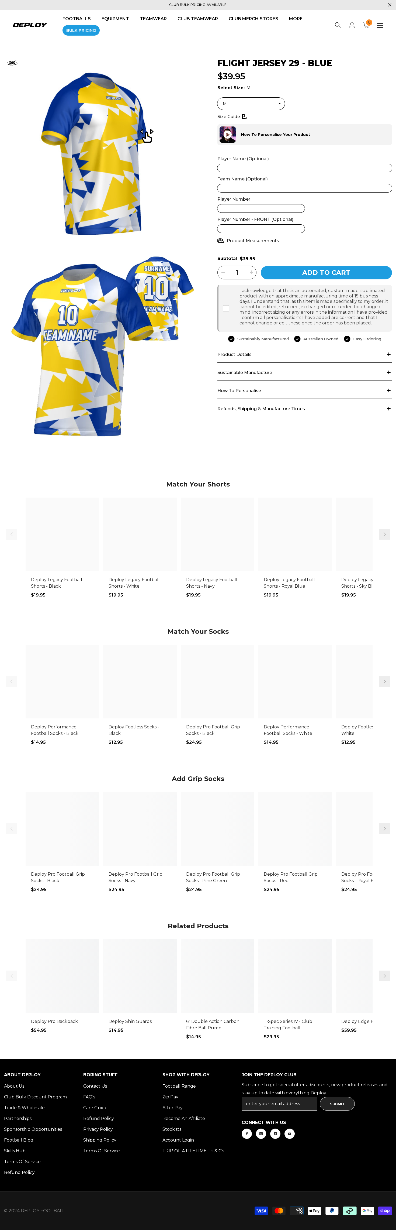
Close (389, 5)
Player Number (233, 198)
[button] (217, 134)
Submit (337, 1104)
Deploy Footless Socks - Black (134, 730)
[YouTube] (289, 1134)
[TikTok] (275, 1134)
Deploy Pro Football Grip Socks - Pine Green (213, 877)
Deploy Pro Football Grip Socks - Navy (135, 877)
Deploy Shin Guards (130, 1021)
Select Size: (234, 87)
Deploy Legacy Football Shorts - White (134, 583)
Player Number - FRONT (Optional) (255, 219)
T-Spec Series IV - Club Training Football (288, 1024)
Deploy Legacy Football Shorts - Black (56, 583)
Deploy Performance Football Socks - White (288, 730)
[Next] (384, 534)
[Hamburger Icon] (380, 25)
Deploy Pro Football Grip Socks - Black (213, 730)
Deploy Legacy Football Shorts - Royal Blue (289, 583)
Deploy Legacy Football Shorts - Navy (211, 583)
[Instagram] (261, 1134)
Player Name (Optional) (243, 158)
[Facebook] (247, 1134)
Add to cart (326, 272)
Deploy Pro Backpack (54, 1021)
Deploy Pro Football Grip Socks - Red (291, 877)
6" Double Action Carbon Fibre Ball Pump (212, 1024)
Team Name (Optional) (242, 178)
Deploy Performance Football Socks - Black (54, 730)
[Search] (337, 25)
